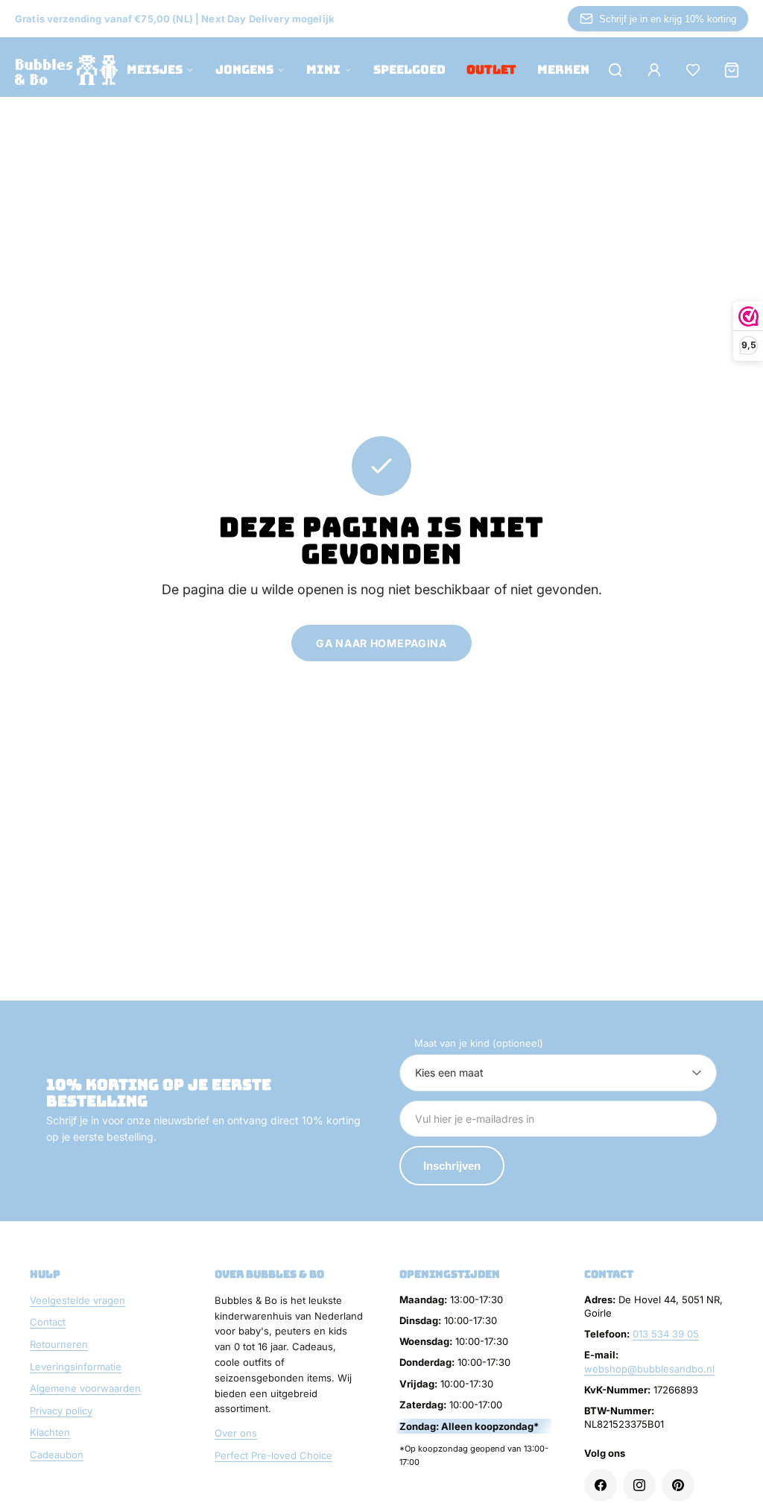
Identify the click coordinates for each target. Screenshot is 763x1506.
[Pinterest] (678, 1485)
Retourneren (59, 1344)
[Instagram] (639, 1485)
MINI (323, 70)
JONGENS (244, 70)
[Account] (654, 70)
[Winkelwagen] (731, 70)
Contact (48, 1322)
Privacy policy (61, 1411)
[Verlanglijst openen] (693, 70)
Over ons (236, 1433)
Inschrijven (452, 1165)
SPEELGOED (409, 70)
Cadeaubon (56, 1455)
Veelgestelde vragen (77, 1300)
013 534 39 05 (666, 1334)
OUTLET (491, 70)
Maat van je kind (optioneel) (478, 1043)
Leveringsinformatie (75, 1367)
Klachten (50, 1432)
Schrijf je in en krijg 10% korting (667, 19)
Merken (563, 70)
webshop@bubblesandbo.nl (649, 1369)
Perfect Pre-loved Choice (273, 1455)
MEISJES (155, 70)
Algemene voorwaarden (85, 1388)
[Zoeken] (615, 70)
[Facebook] (600, 1485)
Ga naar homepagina (381, 643)
